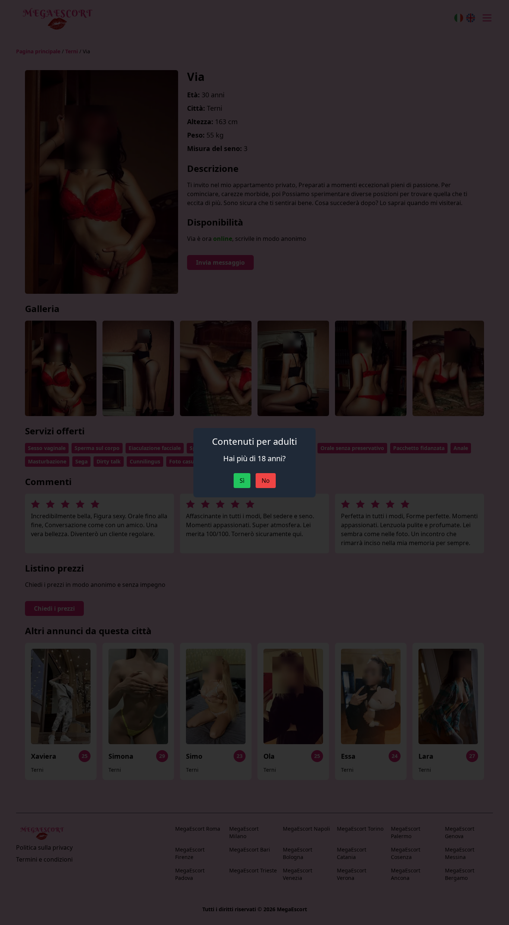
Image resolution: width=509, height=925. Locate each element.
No (266, 480)
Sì (242, 480)
